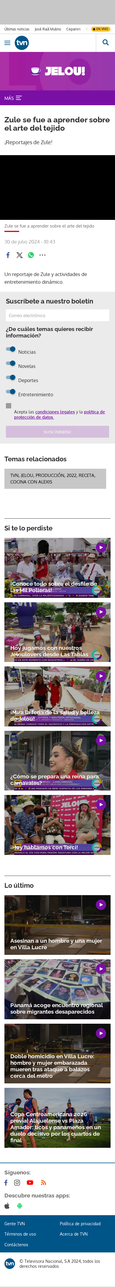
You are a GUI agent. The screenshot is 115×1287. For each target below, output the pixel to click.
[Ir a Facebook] (7, 1182)
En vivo (102, 29)
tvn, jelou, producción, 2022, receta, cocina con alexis (53, 479)
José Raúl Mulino (48, 29)
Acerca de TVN (74, 1233)
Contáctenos (16, 1244)
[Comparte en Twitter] (19, 255)
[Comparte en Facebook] (8, 255)
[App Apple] (8, 1205)
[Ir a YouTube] (31, 1182)
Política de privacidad (80, 1223)
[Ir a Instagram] (18, 1182)
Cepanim (73, 29)
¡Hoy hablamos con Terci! (44, 847)
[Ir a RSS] (45, 1182)
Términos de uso (20, 1233)
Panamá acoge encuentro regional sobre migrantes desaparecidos (56, 1008)
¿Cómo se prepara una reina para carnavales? (54, 779)
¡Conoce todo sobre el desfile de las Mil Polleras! (53, 586)
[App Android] (21, 1205)
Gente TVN (14, 1223)
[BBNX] (9, 1263)
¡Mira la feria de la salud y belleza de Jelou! (55, 715)
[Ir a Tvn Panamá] (55, 43)
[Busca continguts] (105, 43)
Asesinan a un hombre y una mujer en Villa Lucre (56, 943)
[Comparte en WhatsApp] (31, 255)
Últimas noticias (16, 29)
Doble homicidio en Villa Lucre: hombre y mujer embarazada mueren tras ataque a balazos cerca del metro (52, 1066)
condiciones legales (55, 411)
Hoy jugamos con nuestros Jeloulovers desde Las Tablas (49, 651)
